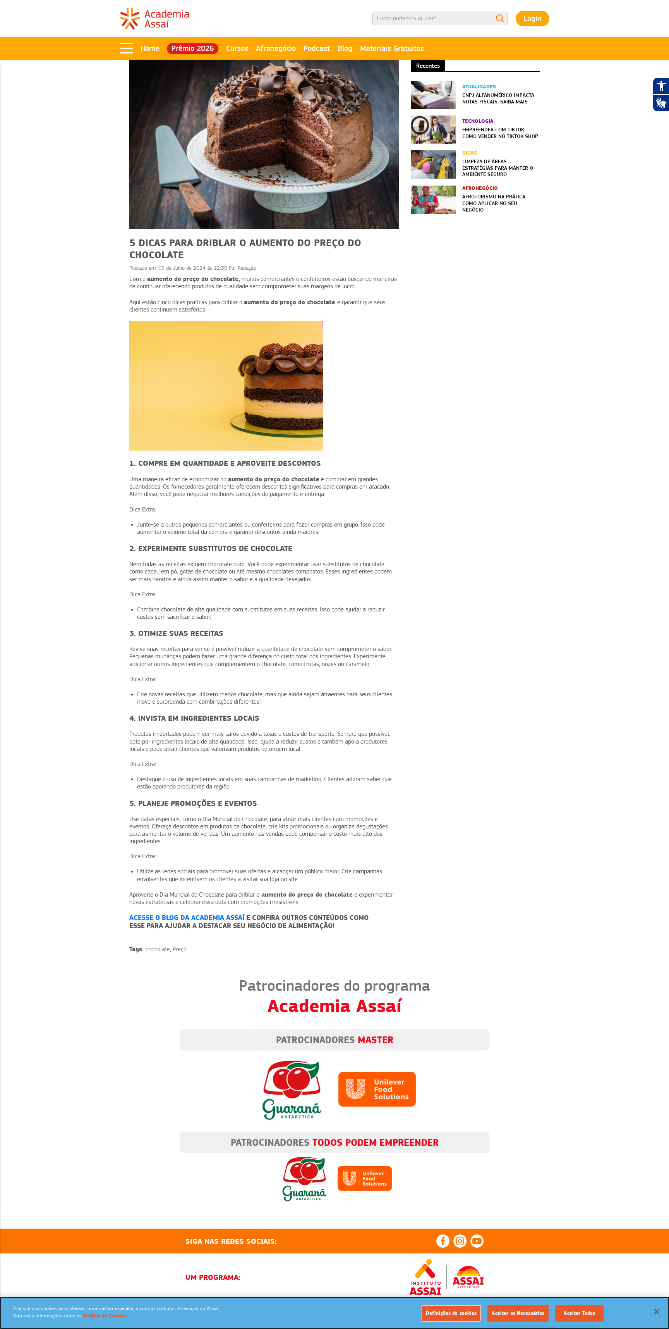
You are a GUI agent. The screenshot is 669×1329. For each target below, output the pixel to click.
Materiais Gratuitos (392, 48)
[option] (448, 1172)
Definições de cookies (451, 1313)
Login (532, 18)
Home (150, 48)
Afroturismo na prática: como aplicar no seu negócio (494, 203)
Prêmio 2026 (193, 48)
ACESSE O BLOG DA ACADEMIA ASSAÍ (186, 917)
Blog (345, 48)
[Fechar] (656, 1311)
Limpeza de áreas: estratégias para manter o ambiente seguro (497, 167)
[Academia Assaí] (154, 18)
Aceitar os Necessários (518, 1313)
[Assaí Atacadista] (468, 1277)
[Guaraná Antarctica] (292, 1088)
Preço (180, 949)
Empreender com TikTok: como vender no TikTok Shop (500, 132)
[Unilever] (377, 1088)
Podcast (317, 48)
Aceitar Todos (579, 1313)
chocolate (158, 949)
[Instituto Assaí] (425, 1277)
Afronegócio (276, 48)
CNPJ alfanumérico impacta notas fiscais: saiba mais (498, 98)
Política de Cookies (105, 1316)
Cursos (237, 48)
